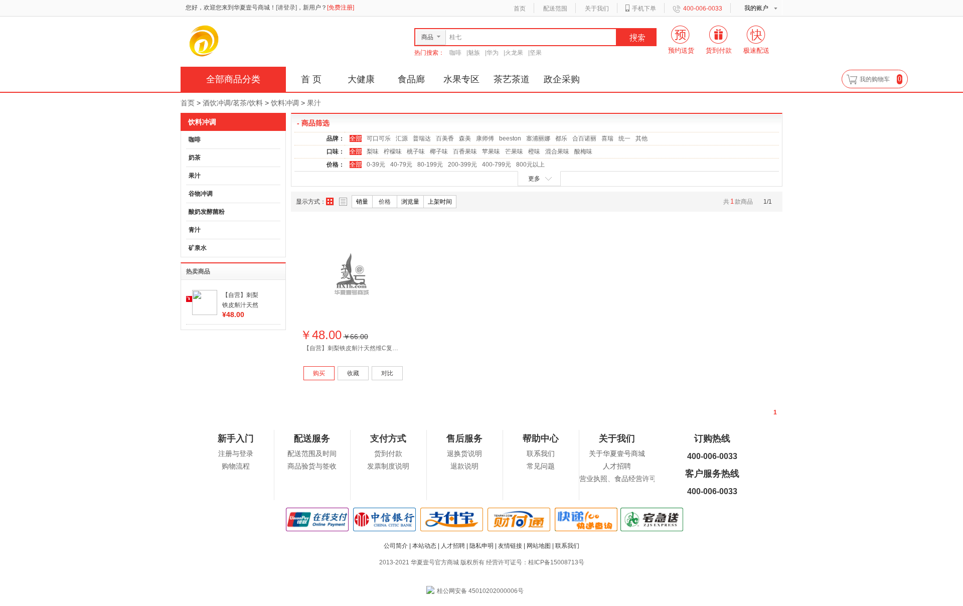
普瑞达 (422, 138)
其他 (641, 138)
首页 (520, 8)
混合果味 (557, 151)
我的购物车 (875, 79)
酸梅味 (583, 151)
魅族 (474, 52)
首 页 (311, 79)
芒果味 (514, 151)
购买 (319, 373)
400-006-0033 (702, 8)
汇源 (402, 138)
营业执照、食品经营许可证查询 (628, 479)
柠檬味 (393, 151)
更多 (534, 178)
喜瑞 (607, 138)
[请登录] (286, 7)
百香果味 (465, 151)
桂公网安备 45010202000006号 (480, 590)
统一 (624, 138)
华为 (493, 52)
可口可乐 (379, 138)
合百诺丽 (584, 138)
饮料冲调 (285, 103)
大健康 (361, 79)
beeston (510, 138)
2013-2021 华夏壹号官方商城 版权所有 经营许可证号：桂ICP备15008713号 (481, 562)
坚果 (536, 52)
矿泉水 (198, 247)
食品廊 (411, 79)
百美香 (445, 138)
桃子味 (416, 151)
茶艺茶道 (512, 79)
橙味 (534, 151)
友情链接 (510, 545)
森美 (465, 138)
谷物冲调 (201, 193)
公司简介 (396, 545)
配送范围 (555, 8)
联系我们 (541, 454)
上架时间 (440, 201)
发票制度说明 (388, 466)
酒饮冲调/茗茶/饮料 (233, 103)
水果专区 (461, 79)
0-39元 (376, 164)
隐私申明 (481, 545)
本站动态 (424, 545)
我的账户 (756, 8)
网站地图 (539, 545)
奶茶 (195, 157)
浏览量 (410, 201)
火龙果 (514, 52)
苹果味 (491, 151)
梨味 (373, 151)
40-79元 (401, 164)
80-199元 (430, 164)
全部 (356, 138)
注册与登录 (235, 454)
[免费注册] (340, 7)
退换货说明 (464, 454)
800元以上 (530, 164)
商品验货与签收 (312, 466)
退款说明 (464, 466)
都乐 (561, 138)
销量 (362, 201)
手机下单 (644, 8)
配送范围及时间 (312, 454)
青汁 (195, 229)
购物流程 (236, 466)
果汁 (314, 103)
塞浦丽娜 (538, 138)
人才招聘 (617, 466)
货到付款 (388, 454)
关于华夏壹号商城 (617, 454)
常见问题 (541, 466)
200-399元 (462, 164)
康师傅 (485, 138)
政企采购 (562, 79)
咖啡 (455, 52)
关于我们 (597, 8)
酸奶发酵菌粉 (207, 211)
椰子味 (439, 151)
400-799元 (496, 164)
